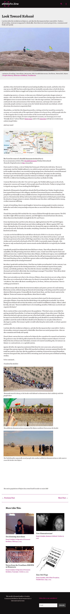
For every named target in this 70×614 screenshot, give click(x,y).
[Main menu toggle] (66, 4)
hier (23, 163)
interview (43, 119)
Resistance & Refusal (20, 75)
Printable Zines (40, 579)
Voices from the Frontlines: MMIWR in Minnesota (20, 566)
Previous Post (8, 498)
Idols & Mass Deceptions (52, 577)
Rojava (66, 74)
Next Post (63, 498)
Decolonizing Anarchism (15, 536)
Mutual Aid (59, 74)
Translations (32, 75)
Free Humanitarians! (44, 533)
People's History (8, 75)
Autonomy (27, 74)
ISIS (33, 74)
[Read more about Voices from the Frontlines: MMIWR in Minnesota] (20, 554)
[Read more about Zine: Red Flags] (50, 559)
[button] (61, 4)
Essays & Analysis (10, 539)
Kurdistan (52, 74)
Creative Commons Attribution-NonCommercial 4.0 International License (18, 598)
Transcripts (15, 572)
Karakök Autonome (41, 74)
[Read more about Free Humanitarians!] (50, 522)
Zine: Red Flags (42, 575)
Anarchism (20, 74)
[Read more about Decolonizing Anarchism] (20, 523)
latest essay (28, 119)
